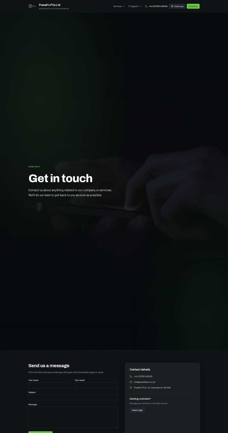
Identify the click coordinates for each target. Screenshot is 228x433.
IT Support (133, 6)
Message (32, 404)
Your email (80, 380)
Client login (179, 6)
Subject (32, 392)
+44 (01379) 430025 (158, 6)
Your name (33, 380)
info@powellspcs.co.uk (144, 382)
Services (117, 6)
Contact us (193, 6)
